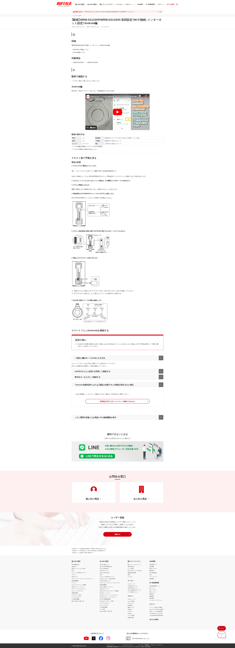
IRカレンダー (152, 592)
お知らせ (130, 613)
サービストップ (131, 584)
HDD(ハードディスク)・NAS (78, 568)
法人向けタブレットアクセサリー (108, 597)
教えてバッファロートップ (134, 564)
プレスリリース (153, 577)
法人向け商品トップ (105, 564)
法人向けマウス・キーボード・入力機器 (109, 591)
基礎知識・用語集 (132, 572)
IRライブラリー (153, 590)
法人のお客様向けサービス (134, 590)
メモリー (74, 574)
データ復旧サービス (133, 592)
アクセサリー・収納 (76, 595)
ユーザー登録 (131, 615)
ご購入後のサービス (133, 588)
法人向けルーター (104, 570)
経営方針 (151, 594)
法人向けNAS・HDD (104, 572)
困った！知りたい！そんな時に (135, 570)
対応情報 (130, 605)
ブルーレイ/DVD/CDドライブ (79, 572)
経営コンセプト (153, 568)
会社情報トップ (153, 564)
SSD (73, 570)
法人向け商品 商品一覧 (106, 611)
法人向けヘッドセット (105, 593)
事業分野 (151, 570)
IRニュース (152, 588)
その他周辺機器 (75, 599)
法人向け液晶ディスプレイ (106, 587)
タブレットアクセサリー (78, 591)
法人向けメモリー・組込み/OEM (107, 579)
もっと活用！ (131, 568)
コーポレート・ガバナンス (155, 600)
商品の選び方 (131, 566)
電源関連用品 (75, 593)
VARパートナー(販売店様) (155, 611)
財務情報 (151, 596)
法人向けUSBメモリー (105, 581)
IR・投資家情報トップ (154, 586)
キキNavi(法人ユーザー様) (155, 613)
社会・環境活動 (153, 572)
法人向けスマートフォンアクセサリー (109, 595)
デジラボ (130, 577)
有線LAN (74, 566)
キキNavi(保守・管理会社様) (156, 615)
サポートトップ (131, 599)
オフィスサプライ (104, 605)
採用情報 (151, 579)
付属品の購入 (131, 617)
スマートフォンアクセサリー (79, 589)
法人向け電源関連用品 (105, 599)
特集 (129, 574)
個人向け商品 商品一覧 (78, 601)
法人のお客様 (153, 619)
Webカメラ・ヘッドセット (78, 587)
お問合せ (130, 609)
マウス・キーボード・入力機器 (79, 585)
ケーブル (74, 583)
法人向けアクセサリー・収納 (106, 601)
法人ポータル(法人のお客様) (156, 609)
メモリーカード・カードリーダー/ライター (82, 579)
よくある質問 (131, 601)
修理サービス (131, 607)
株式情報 (151, 598)
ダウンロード (131, 603)
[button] (117, 401)
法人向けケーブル (104, 589)
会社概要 (151, 566)
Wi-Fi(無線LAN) (75, 564)
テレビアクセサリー (77, 597)
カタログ (130, 611)
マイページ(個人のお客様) (155, 607)
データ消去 (102, 609)
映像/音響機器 (75, 581)
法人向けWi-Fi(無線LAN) (106, 566)
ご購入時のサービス (133, 586)
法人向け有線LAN (104, 568)
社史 (150, 574)
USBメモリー (75, 577)
